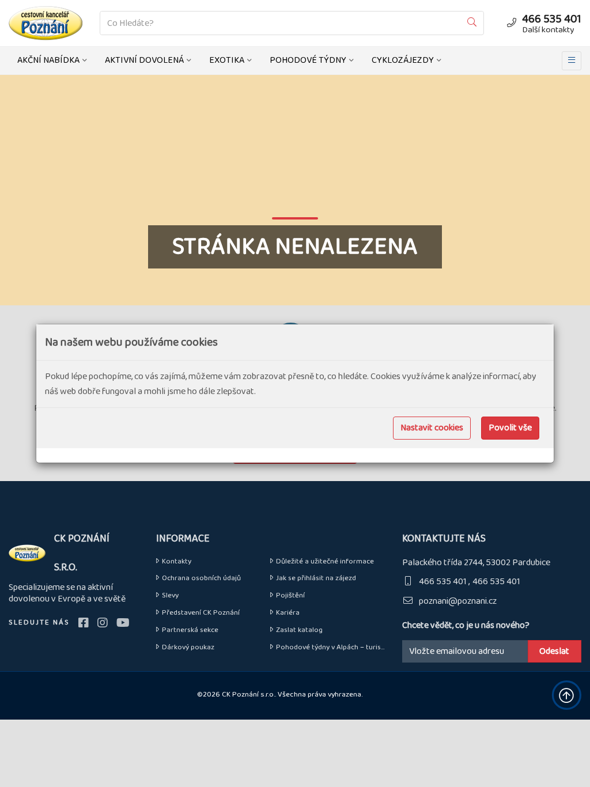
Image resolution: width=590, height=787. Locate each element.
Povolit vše (510, 428)
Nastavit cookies (431, 428)
